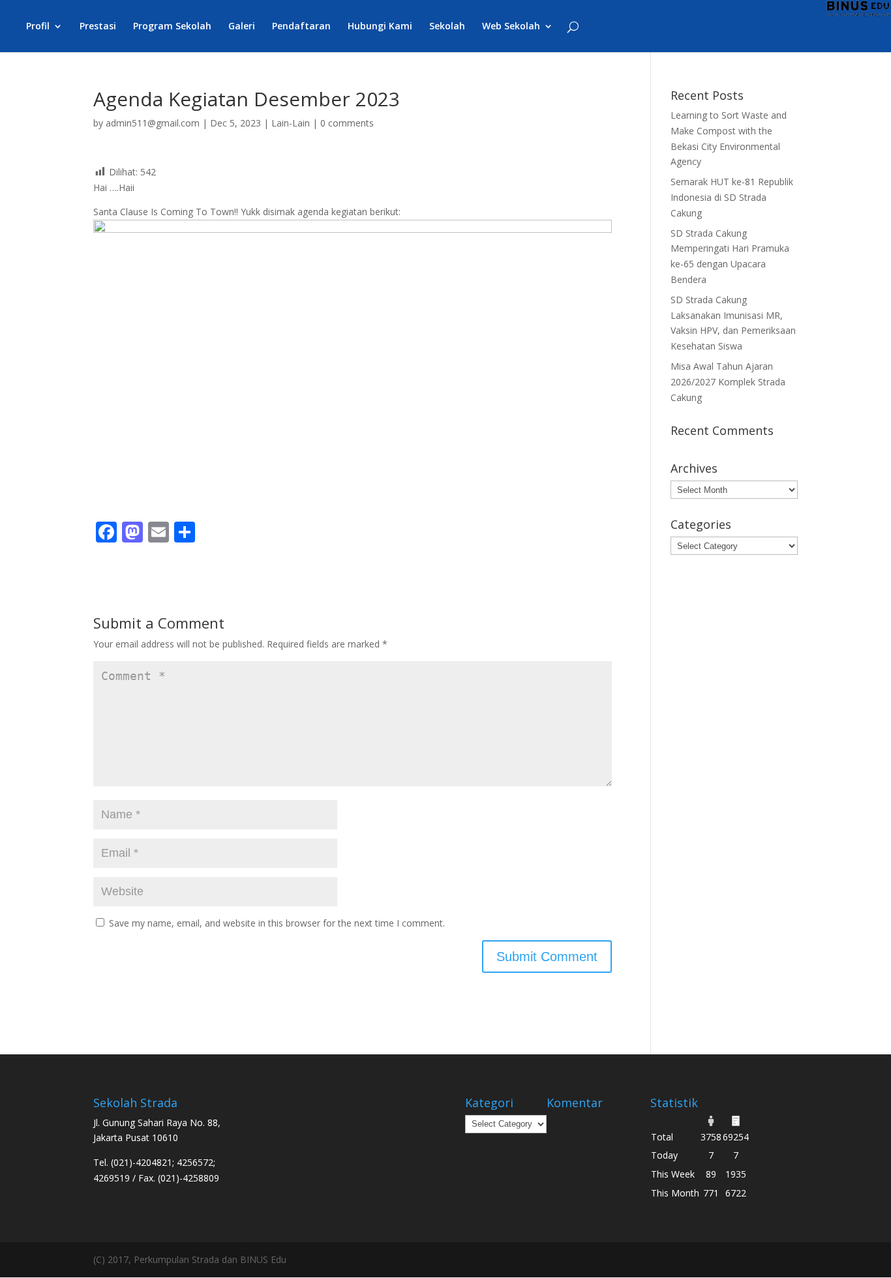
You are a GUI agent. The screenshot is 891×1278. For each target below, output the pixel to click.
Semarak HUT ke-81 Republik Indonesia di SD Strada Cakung (732, 197)
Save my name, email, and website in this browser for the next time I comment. (277, 923)
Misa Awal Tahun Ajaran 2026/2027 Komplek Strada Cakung (728, 382)
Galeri (241, 27)
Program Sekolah (172, 27)
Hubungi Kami (380, 27)
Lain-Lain (290, 123)
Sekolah (447, 27)
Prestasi (98, 27)
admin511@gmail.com (153, 123)
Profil (38, 27)
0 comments (347, 123)
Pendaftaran (301, 27)
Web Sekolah (511, 27)
